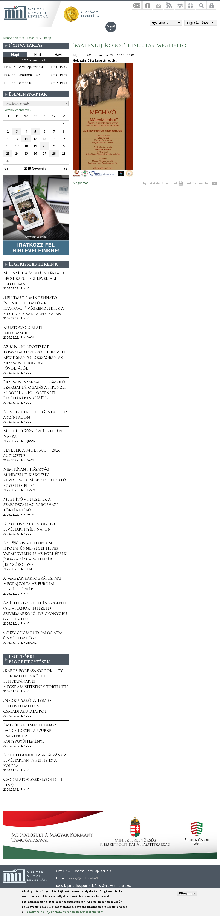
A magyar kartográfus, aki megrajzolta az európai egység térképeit (32, 584)
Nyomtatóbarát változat (160, 183)
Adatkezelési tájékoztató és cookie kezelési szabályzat (65, 912)
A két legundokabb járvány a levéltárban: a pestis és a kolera (34, 761)
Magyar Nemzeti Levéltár (20, 38)
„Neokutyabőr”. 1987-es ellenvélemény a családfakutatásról (27, 706)
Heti (37, 54)
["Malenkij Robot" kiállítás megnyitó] (103, 175)
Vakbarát (180, 5)
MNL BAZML (28, 490)
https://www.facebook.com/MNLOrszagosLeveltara (147, 5)
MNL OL (26, 288)
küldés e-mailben (198, 183)
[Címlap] (25, 12)
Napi (15, 54)
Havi (58, 54)
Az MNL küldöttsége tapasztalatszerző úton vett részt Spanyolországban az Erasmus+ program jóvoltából (34, 358)
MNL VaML (28, 460)
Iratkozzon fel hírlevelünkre (137, 5)
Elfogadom (187, 893)
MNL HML (27, 569)
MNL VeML (28, 337)
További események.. (17, 110)
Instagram (158, 5)
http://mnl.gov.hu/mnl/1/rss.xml (169, 5)
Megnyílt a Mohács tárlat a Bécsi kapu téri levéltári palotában (34, 279)
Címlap (46, 38)
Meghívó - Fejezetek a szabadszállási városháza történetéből (31, 505)
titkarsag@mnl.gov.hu (82, 878)
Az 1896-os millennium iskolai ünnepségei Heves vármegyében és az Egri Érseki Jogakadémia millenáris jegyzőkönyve (35, 554)
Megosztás (80, 183)
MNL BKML (28, 514)
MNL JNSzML (29, 440)
